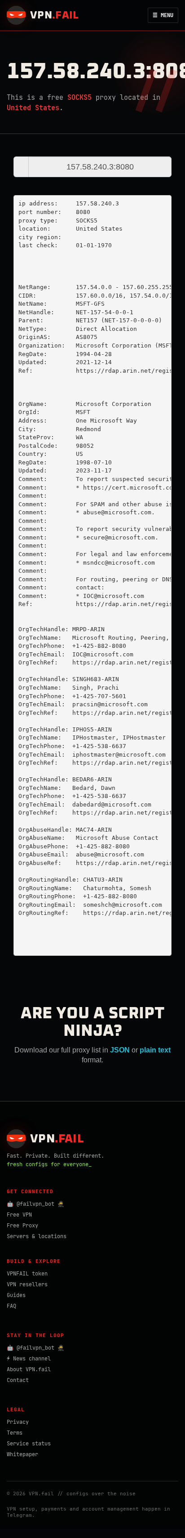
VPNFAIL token (27, 1273)
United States (33, 107)
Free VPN (19, 1214)
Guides (16, 1295)
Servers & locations (36, 1236)
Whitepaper (22, 1454)
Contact (18, 1380)
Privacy (18, 1422)
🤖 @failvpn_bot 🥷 (35, 1204)
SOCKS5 (79, 97)
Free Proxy (22, 1225)
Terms (14, 1432)
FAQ (11, 1306)
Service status (29, 1443)
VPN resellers (27, 1284)
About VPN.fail (29, 1369)
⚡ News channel (29, 1358)
